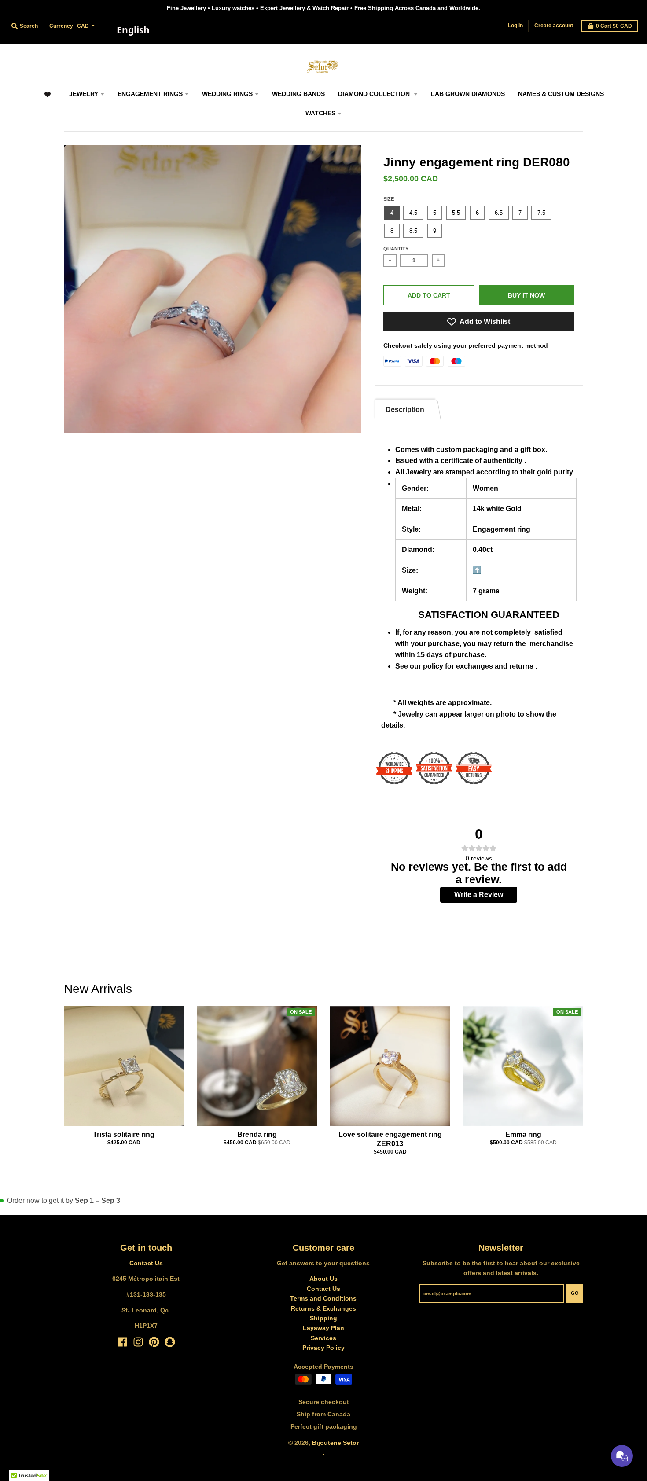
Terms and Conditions (323, 1298)
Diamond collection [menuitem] (375, 93)
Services (323, 1337)
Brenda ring (257, 1134)
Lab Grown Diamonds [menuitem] (468, 93)
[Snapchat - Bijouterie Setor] (170, 1342)
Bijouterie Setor (335, 1442)
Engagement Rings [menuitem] (150, 93)
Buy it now (526, 295)
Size (388, 199)
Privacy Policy (323, 1347)
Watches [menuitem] (320, 113)
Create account (553, 25)
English (133, 30)
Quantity (395, 248)
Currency (61, 26)
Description (405, 409)
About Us (323, 1278)
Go (575, 1293)
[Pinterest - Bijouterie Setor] (154, 1342)
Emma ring (523, 1134)
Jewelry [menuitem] (83, 93)
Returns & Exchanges (323, 1308)
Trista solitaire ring (123, 1134)
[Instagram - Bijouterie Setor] (138, 1342)
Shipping (323, 1318)
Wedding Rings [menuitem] (227, 93)
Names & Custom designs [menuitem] (561, 93)
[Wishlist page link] (47, 99)
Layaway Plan (323, 1327)
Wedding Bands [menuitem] (298, 93)
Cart (614, 26)
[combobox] (133, 30)
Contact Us (146, 1263)
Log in (515, 25)
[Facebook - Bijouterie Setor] (122, 1342)
